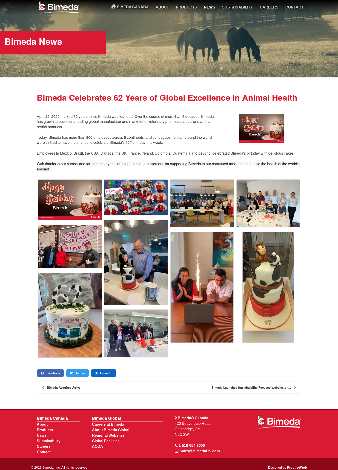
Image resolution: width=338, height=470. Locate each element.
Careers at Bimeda (108, 424)
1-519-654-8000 (192, 445)
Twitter (79, 373)
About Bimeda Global (110, 430)
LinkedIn (104, 373)
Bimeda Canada (52, 418)
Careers (44, 446)
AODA (97, 446)
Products (45, 430)
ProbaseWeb (297, 467)
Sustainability (48, 441)
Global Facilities (106, 441)
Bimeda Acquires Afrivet (64, 387)
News (41, 435)
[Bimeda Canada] (58, 7)
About (42, 424)
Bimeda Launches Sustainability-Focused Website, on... (251, 387)
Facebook (52, 373)
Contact (44, 452)
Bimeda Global (106, 418)
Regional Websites (108, 435)
